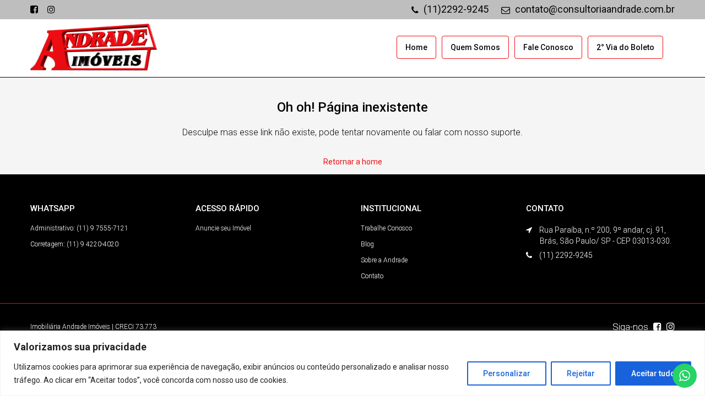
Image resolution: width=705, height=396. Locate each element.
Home (416, 47)
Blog (367, 244)
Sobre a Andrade (384, 260)
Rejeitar (581, 373)
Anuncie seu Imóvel (223, 228)
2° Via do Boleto (625, 47)
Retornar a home (352, 161)
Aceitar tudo (653, 373)
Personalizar (506, 373)
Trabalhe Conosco (386, 228)
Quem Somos (475, 47)
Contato (372, 276)
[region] (352, 363)
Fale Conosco (548, 47)
